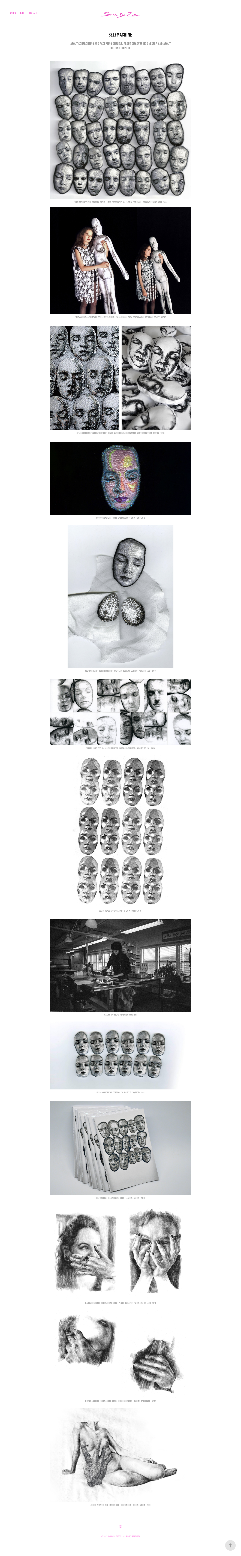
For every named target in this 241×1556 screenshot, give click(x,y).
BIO (22, 13)
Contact (32, 13)
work (13, 13)
